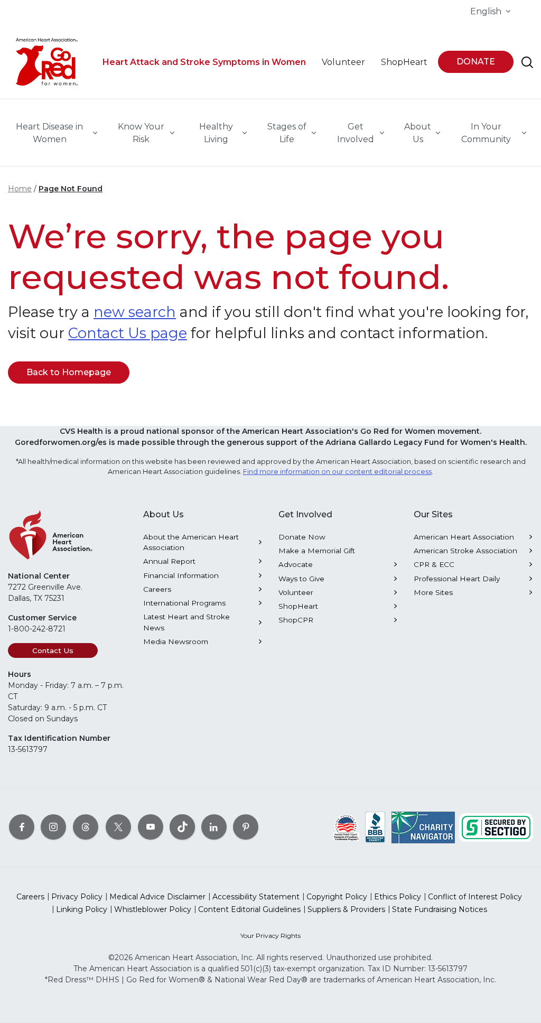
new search (135, 312)
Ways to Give (301, 578)
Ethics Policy (397, 896)
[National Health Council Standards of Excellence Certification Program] (346, 827)
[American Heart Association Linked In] (214, 827)
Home (20, 188)
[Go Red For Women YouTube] (150, 827)
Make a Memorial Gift (316, 550)
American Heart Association (464, 537)
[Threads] (85, 827)
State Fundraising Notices (439, 909)
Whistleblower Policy (152, 909)
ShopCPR (295, 620)
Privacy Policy (76, 896)
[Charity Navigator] (423, 827)
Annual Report (169, 561)
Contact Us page (127, 333)
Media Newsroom (175, 641)
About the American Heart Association (191, 542)
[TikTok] (182, 827)
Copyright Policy (336, 896)
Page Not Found (70, 188)
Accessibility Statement (256, 896)
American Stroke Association (465, 550)
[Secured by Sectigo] (496, 827)
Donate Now (301, 537)
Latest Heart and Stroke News (186, 621)
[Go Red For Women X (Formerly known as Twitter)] (118, 827)
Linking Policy (81, 909)
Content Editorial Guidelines (249, 909)
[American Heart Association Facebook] (21, 827)
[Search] (527, 62)
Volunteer (295, 592)
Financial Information (181, 575)
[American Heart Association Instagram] (53, 827)
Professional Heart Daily (457, 578)
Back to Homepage (68, 372)
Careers (157, 589)
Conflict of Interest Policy (475, 896)
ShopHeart (298, 606)
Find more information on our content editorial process (337, 472)
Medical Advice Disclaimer (157, 896)
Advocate (295, 564)
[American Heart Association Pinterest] (245, 827)
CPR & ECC (434, 564)
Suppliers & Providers (346, 909)
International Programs (184, 603)
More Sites (433, 592)
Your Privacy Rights (270, 936)
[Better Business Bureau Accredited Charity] (375, 827)
